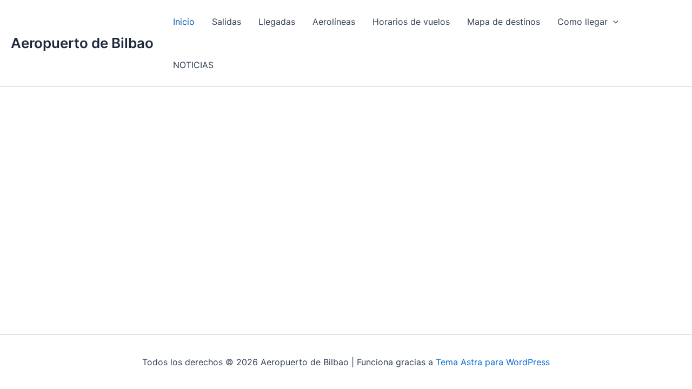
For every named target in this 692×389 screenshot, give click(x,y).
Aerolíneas (333, 21)
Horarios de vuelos (411, 21)
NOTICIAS (193, 64)
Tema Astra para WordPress (493, 362)
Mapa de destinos (503, 21)
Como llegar (582, 21)
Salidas (226, 21)
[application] (613, 21)
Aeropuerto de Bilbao (82, 43)
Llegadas (276, 21)
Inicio (184, 21)
